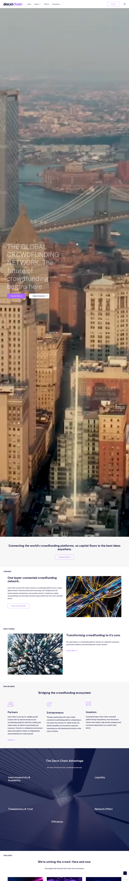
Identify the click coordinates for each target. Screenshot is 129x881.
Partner (46, 4)
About (29, 4)
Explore (36, 4)
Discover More (15, 296)
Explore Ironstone (39, 296)
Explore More (70, 650)
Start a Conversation (18, 606)
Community (55, 4)
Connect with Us (64, 557)
